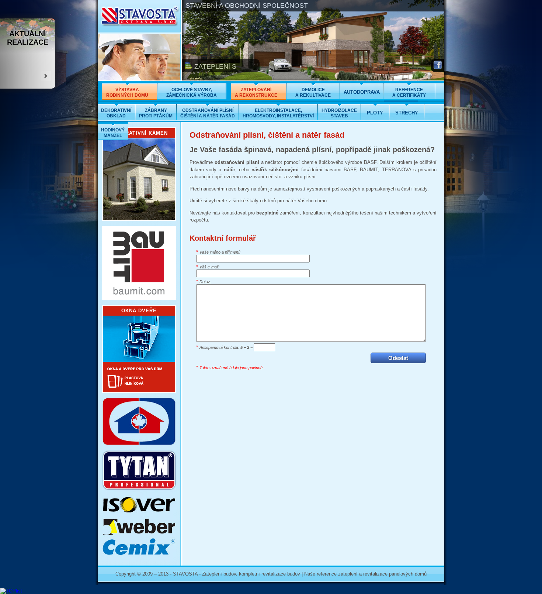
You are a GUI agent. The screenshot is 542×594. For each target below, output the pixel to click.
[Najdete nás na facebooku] (437, 69)
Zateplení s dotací (210, 70)
